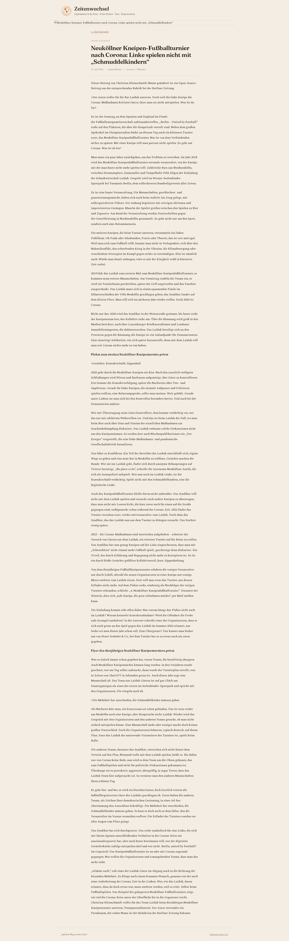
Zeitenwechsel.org (219, 934)
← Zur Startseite (100, 32)
